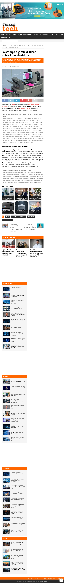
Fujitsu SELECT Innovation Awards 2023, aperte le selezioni (8, 252)
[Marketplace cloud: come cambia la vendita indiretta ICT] (6, 551)
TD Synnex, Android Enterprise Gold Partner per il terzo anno (18, 394)
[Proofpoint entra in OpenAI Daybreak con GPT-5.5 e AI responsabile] (6, 426)
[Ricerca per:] (10, 41)
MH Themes (45, 581)
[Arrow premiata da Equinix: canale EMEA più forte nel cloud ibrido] (6, 432)
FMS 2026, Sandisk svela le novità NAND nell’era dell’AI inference (17, 346)
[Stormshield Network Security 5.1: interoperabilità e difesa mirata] (6, 340)
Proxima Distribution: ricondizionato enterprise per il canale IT (21, 253)
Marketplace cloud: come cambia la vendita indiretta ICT (17, 550)
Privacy (44, 578)
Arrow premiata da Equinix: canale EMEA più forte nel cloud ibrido (17, 432)
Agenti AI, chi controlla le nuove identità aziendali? (16, 288)
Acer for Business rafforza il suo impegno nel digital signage (17, 506)
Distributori (43, 34)
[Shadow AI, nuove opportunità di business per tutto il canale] (6, 401)
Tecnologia (53, 34)
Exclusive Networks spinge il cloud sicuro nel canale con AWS (17, 407)
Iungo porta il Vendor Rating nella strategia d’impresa (17, 530)
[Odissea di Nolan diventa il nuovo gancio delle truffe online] (6, 512)
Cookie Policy (51, 578)
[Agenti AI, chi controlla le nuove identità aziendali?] (6, 289)
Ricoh (13, 104)
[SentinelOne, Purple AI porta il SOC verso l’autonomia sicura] (6, 321)
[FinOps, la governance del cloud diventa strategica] (6, 327)
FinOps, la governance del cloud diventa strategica (17, 326)
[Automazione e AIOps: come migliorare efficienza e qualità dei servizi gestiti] (6, 570)
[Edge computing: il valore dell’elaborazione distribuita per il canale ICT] (6, 563)
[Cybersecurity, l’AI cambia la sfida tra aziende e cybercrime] (6, 302)
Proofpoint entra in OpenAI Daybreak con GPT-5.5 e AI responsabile (17, 426)
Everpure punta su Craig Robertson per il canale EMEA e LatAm (18, 314)
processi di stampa (24, 108)
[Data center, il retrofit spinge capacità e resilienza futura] (6, 500)
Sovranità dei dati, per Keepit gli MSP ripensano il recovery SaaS (17, 439)
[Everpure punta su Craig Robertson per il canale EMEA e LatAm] (6, 314)
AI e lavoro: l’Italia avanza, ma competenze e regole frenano (18, 524)
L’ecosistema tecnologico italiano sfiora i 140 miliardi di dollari (18, 487)
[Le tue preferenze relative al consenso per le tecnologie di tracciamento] (61, 580)
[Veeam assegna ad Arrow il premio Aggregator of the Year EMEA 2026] (6, 420)
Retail (35, 34)
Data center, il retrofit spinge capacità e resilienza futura (17, 498)
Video (61, 34)
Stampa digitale (7, 220)
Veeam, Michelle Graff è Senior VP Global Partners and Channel (18, 413)
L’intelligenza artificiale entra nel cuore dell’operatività (17, 518)
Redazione (60, 578)
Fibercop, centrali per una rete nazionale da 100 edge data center (17, 334)
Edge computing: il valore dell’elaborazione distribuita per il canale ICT (17, 563)
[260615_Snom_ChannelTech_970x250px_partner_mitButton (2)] (32, 18)
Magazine (14, 217)
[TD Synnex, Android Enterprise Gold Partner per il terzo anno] (6, 394)
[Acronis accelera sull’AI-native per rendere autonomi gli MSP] (6, 388)
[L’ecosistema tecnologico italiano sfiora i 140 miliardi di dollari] (6, 487)
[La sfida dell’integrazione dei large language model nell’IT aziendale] (37, 243)
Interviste (4, 38)
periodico (31, 217)
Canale (8, 34)
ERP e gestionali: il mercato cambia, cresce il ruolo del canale (17, 557)
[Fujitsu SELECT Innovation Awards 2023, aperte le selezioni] (8, 243)
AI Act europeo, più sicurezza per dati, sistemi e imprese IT (18, 492)
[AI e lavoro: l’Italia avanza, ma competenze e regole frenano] (6, 525)
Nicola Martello (15, 66)
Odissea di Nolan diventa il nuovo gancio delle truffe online (17, 512)
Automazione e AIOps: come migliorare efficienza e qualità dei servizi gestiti (18, 569)
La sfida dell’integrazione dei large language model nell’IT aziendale (36, 253)
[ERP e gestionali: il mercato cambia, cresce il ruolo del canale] (6, 557)
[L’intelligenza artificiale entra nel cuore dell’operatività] (6, 519)
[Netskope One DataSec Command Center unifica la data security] (6, 295)
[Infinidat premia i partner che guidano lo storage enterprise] (6, 381)
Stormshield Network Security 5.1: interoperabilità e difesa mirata (18, 340)
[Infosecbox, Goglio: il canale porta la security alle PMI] (6, 308)
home (7, 217)
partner (22, 217)
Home (2, 34)
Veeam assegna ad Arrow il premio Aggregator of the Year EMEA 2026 (17, 420)
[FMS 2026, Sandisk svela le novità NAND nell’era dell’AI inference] (6, 346)
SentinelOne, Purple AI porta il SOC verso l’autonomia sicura (18, 320)
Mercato (15, 34)
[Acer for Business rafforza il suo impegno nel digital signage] (6, 506)
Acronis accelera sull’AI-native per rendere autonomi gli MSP (18, 387)
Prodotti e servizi (25, 34)
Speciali (11, 38)
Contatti (37, 578)
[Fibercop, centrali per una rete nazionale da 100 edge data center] (6, 334)
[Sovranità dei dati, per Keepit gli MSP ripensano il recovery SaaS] (6, 439)
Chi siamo (30, 578)
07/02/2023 (6, 66)
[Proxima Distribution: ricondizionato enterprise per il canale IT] (22, 243)
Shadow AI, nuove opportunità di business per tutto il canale (17, 401)
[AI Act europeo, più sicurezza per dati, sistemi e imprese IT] (6, 493)
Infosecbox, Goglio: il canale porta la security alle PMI (17, 307)
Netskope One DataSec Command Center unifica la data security (17, 295)
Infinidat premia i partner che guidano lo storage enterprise (18, 380)
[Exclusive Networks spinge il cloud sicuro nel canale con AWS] (6, 407)
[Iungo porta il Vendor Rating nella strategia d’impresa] (6, 531)
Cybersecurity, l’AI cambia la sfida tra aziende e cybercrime (17, 302)
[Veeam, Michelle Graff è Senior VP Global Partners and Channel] (6, 413)
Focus (5, 539)
